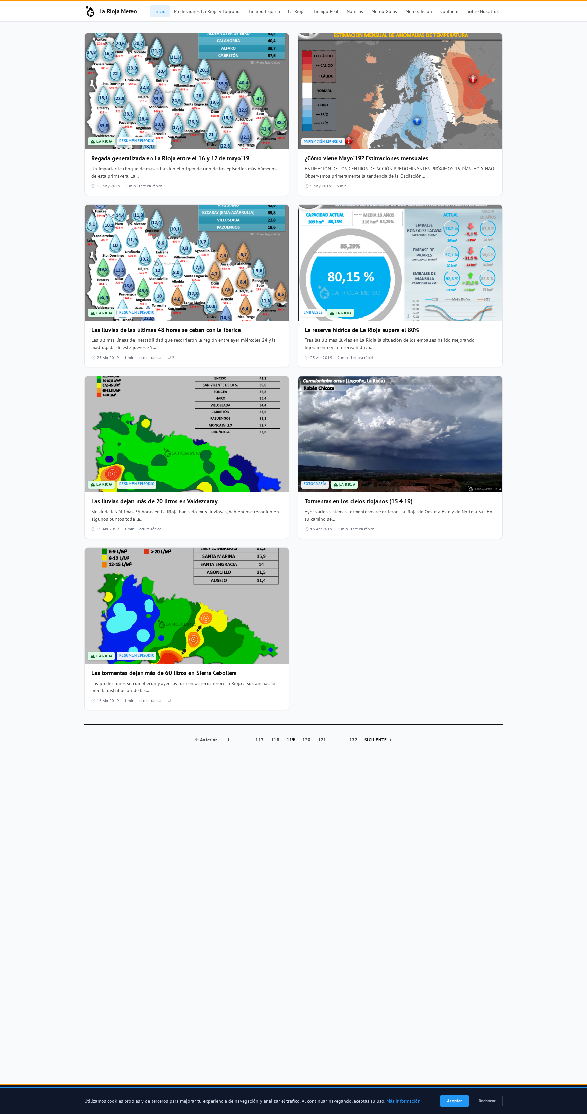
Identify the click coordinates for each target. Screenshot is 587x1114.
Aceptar (454, 1101)
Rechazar (487, 1101)
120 (306, 740)
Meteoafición (418, 11)
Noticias (354, 11)
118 (275, 740)
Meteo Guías (384, 11)
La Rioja (296, 11)
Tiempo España (264, 11)
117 (259, 740)
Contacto (449, 11)
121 (322, 740)
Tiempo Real (325, 11)
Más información (403, 1101)
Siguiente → (378, 740)
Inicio (160, 11)
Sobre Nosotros (483, 11)
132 (353, 740)
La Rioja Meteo (118, 11)
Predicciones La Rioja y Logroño (207, 11)
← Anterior (206, 740)
